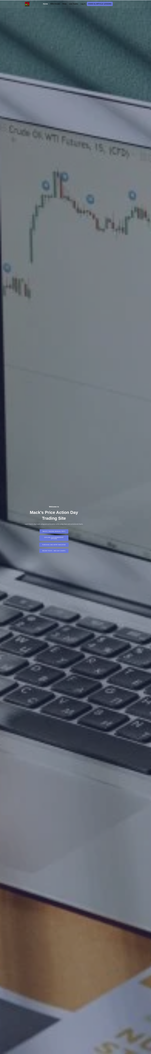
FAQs (64, 4)
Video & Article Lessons (99, 4)
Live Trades (73, 4)
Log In (83, 4)
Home (45, 4)
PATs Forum (55, 4)
